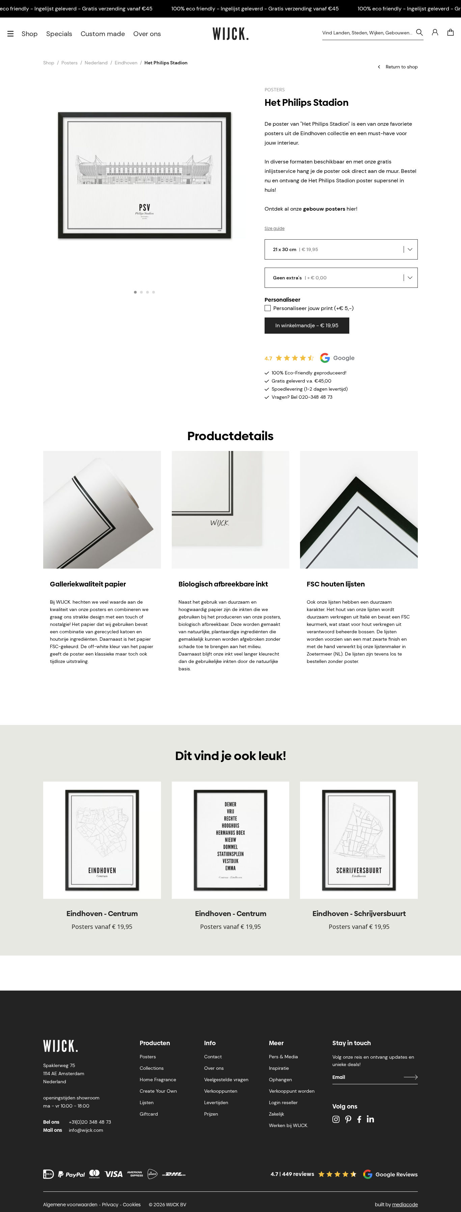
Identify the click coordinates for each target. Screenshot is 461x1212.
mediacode (405, 1204)
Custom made (103, 33)
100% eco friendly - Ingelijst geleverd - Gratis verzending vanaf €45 (255, 8)
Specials (59, 33)
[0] (450, 32)
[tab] (135, 292)
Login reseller (283, 1102)
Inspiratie (279, 1068)
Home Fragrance (158, 1080)
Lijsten (147, 1102)
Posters (69, 63)
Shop (30, 33)
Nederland (96, 63)
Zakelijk (276, 1114)
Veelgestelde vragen (226, 1080)
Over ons (147, 33)
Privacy (110, 1204)
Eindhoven (126, 63)
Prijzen (211, 1114)
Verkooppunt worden (292, 1091)
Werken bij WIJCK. (288, 1125)
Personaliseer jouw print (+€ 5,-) (313, 308)
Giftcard (149, 1114)
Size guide (274, 228)
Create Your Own (158, 1091)
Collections (152, 1068)
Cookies (132, 1204)
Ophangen (280, 1080)
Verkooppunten (220, 1091)
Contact (213, 1057)
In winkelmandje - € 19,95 (306, 325)
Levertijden (216, 1102)
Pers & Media (283, 1057)
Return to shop (402, 67)
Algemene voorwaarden (70, 1204)
